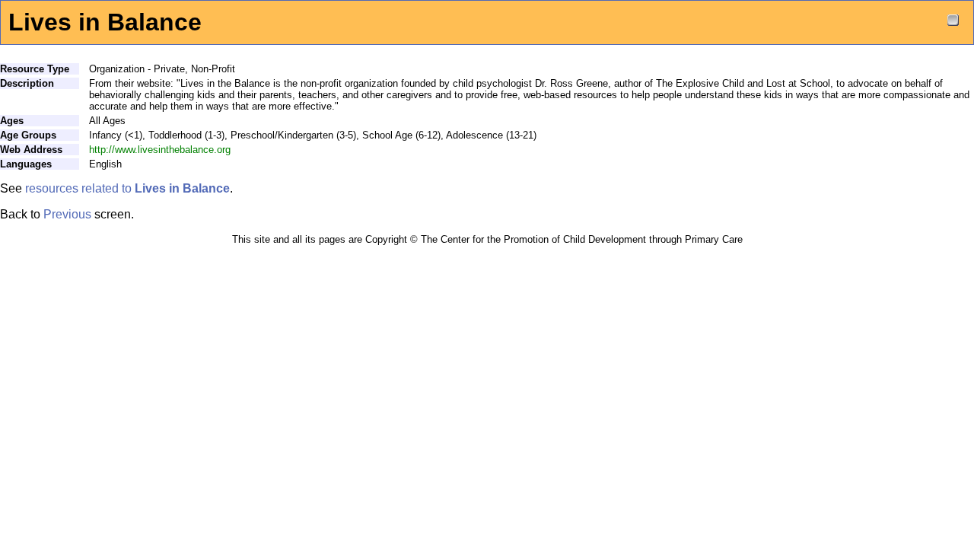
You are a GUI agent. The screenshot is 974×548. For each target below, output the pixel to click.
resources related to (127, 188)
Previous (67, 214)
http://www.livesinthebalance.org (160, 149)
